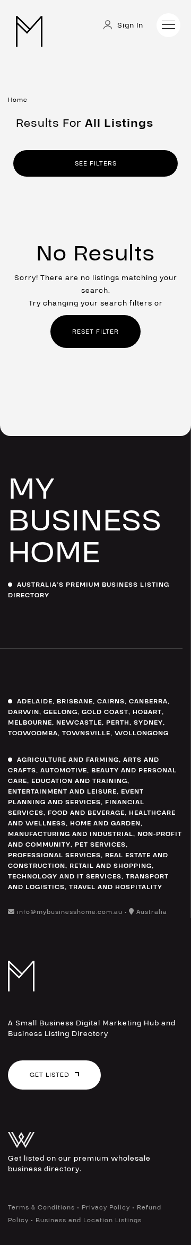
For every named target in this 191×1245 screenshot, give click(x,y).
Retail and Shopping (111, 866)
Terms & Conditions (41, 1207)
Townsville (86, 733)
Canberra (148, 701)
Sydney (148, 722)
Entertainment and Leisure (62, 791)
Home (18, 100)
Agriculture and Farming (68, 759)
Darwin (23, 712)
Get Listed (50, 1075)
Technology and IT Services (64, 876)
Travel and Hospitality (115, 887)
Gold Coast (105, 712)
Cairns (111, 701)
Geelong (60, 712)
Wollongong (142, 733)
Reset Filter (95, 331)
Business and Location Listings (89, 1220)
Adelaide (35, 701)
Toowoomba (33, 733)
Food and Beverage (86, 812)
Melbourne (30, 722)
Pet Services (100, 844)
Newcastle (79, 722)
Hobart (147, 712)
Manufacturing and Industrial (70, 834)
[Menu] (168, 25)
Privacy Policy (106, 1207)
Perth (117, 722)
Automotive (63, 770)
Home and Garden (105, 823)
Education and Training (79, 781)
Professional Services (54, 855)
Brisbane (75, 701)
